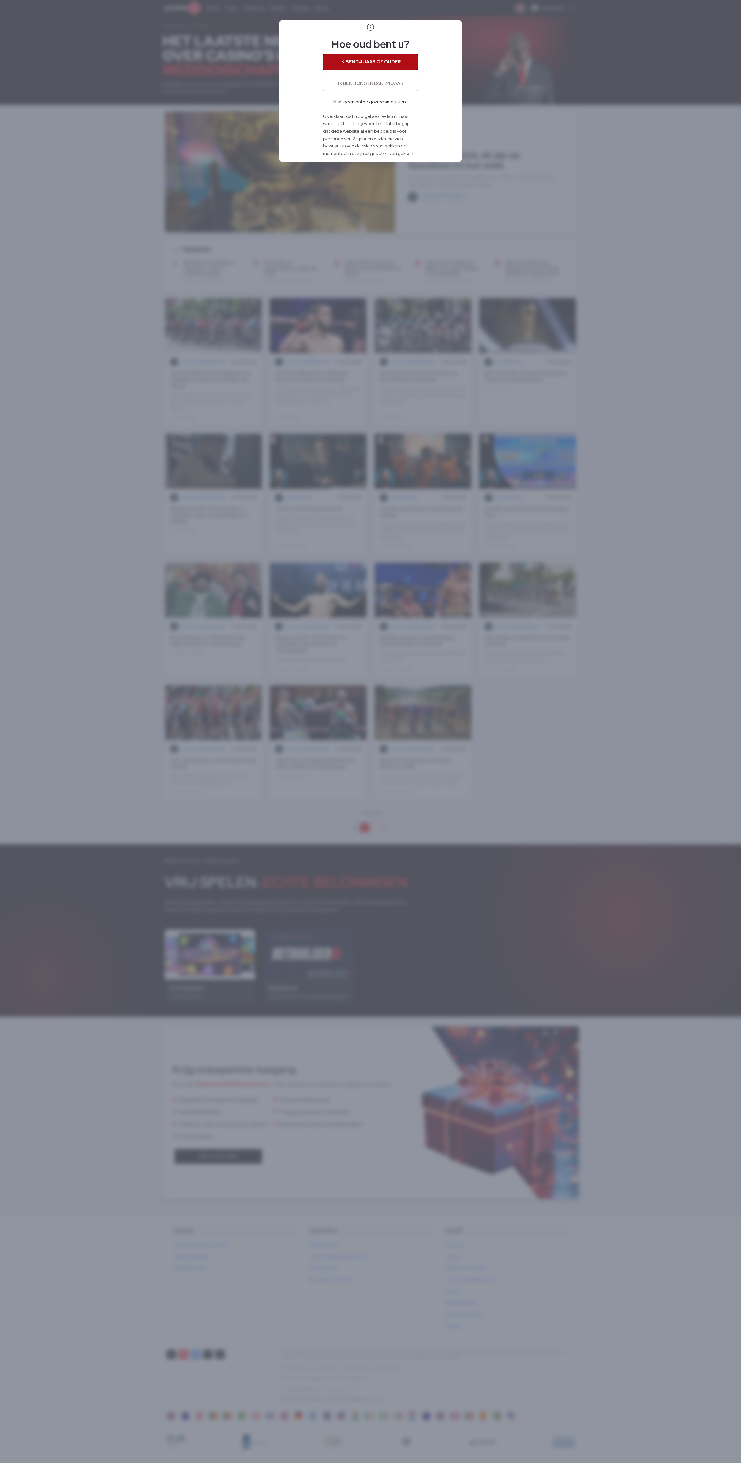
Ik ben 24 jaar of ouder (370, 62)
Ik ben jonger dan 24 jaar (370, 83)
